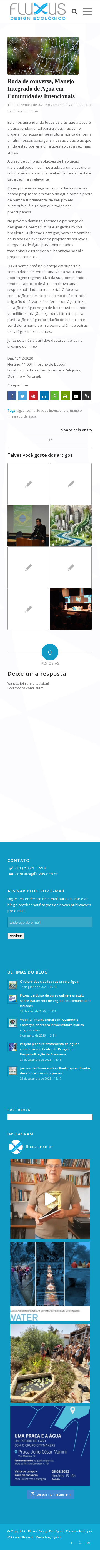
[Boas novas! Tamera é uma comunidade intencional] (50, 1363)
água (21, 410)
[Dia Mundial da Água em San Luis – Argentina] (71, 609)
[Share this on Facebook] (12, 395)
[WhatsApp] (54, 395)
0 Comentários (59, 105)
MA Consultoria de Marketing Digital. (34, 1537)
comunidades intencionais (47, 410)
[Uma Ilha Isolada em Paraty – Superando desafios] (71, 484)
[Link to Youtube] (80, 1543)
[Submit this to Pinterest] (33, 395)
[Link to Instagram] (88, 1543)
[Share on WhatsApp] (50, 439)
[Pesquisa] (71, 11)
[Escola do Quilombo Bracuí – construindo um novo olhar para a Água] (28, 484)
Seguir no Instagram (54, 1494)
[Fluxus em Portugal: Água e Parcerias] (28, 567)
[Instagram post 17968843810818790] (50, 1199)
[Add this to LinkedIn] (44, 395)
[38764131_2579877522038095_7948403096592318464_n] (43, 56)
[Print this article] (65, 395)
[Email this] (76, 395)
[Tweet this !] (22, 395)
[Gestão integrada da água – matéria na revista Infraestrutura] (28, 609)
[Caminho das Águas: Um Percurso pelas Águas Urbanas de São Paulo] (71, 525)
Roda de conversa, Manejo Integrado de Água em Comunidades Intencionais (41, 89)
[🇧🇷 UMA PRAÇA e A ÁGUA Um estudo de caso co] (50, 1446)
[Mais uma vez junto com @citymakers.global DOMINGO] (50, 1281)
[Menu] (84, 11)
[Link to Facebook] (72, 1543)
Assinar (16, 936)
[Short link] (86, 395)
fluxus (34, 111)
